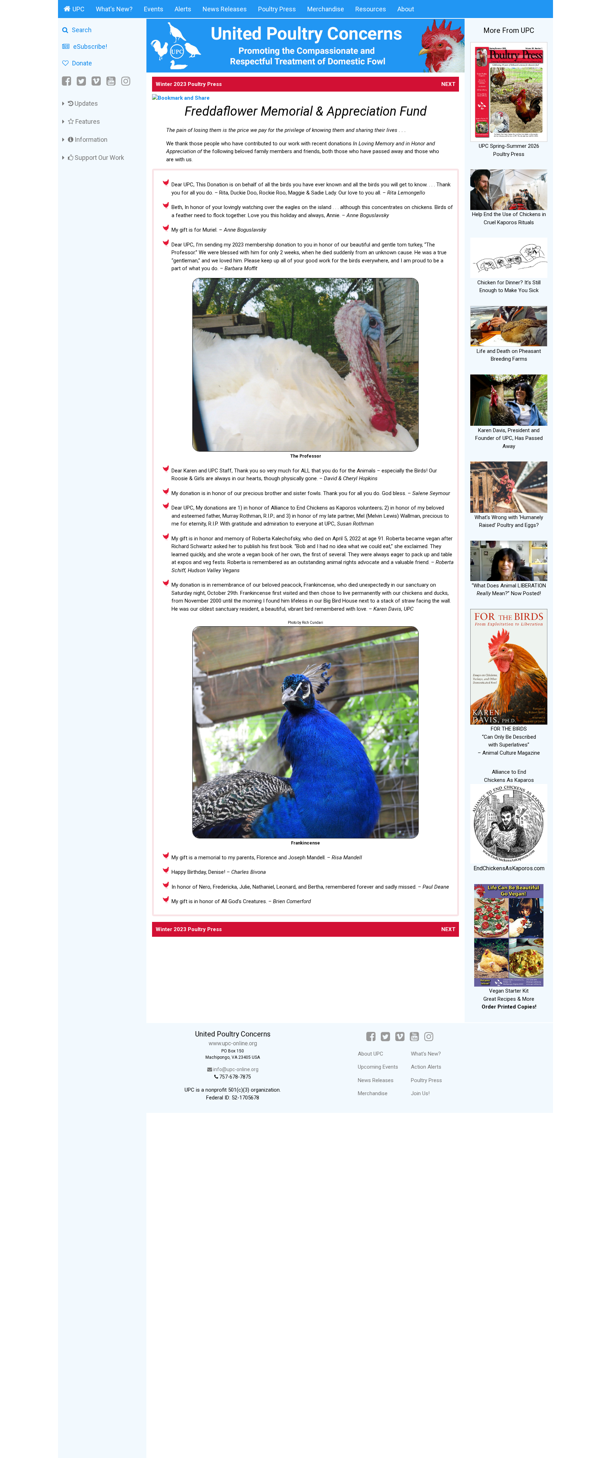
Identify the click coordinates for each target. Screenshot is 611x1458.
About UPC (370, 1054)
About (405, 9)
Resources (370, 9)
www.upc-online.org (233, 1043)
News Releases (225, 9)
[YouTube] (111, 81)
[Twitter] (81, 81)
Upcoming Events (378, 1067)
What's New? (114, 9)
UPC (78, 9)
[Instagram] (126, 81)
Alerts (183, 9)
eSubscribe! (90, 46)
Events (153, 9)
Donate (82, 63)
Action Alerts (426, 1067)
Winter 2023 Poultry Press (189, 84)
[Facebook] (67, 81)
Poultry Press (277, 9)
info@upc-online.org (235, 1069)
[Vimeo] (96, 81)
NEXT (448, 84)
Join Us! (420, 1093)
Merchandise (325, 9)
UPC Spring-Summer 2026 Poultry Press (509, 150)
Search (82, 30)
